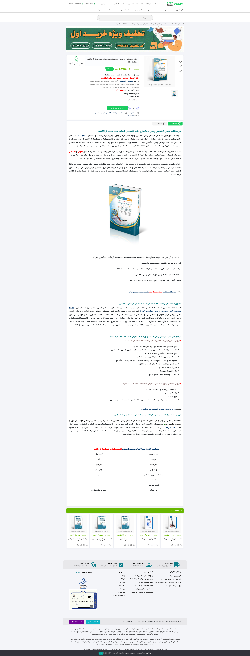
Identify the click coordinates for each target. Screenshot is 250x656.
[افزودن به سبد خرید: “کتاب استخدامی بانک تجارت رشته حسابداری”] (134, 545)
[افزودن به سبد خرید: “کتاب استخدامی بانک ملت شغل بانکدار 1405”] (181, 545)
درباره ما (142, 4)
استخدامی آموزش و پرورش (144, 589)
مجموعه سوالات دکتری (146, 582)
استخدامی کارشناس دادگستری (159, 24)
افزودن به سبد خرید (117, 108)
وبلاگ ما (155, 4)
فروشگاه (148, 4)
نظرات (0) (159, 124)
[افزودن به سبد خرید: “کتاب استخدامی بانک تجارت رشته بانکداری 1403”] (86, 545)
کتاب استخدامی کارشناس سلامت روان (141, 592)
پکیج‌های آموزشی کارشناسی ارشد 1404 (141, 579)
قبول (101, 653)
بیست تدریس (180, 24)
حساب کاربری (117, 4)
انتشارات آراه (131, 113)
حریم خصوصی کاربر (106, 4)
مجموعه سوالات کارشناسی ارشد (143, 585)
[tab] (175, 123)
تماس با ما (135, 4)
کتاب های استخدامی (171, 24)
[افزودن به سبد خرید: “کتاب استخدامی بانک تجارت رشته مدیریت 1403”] (110, 545)
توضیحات (174, 124)
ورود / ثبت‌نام (126, 4)
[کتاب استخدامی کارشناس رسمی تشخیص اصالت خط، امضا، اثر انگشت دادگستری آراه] (174, 94)
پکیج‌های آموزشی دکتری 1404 (144, 575)
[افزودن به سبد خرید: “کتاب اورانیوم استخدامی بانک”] (157, 545)
